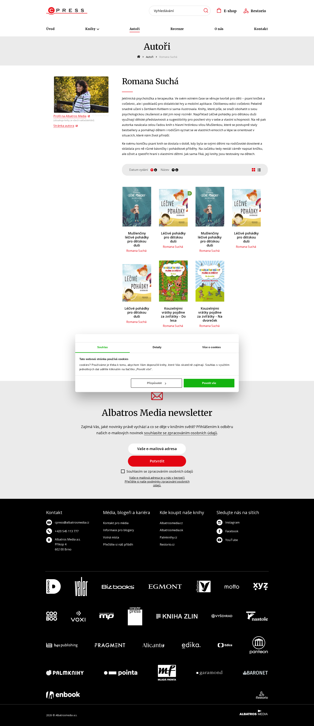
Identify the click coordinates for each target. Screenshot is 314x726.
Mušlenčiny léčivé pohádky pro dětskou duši (137, 239)
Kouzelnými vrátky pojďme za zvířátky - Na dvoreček (209, 314)
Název (165, 169)
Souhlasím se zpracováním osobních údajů (159, 472)
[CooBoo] (52, 616)
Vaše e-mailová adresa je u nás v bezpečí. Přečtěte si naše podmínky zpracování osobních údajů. (157, 481)
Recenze (177, 29)
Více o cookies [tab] (211, 347)
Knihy (90, 29)
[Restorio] (262, 695)
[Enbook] (63, 695)
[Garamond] (209, 672)
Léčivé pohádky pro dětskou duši (173, 237)
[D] (173, 206)
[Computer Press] (135, 616)
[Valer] (81, 587)
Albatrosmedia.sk (171, 530)
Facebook (231, 531)
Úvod (50, 29)
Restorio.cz (167, 544)
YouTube (231, 540)
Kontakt (261, 29)
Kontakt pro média (115, 523)
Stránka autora (63, 126)
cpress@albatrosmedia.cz (72, 522)
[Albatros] (203, 587)
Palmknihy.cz (168, 537)
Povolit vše (209, 383)
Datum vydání (138, 169)
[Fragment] (110, 645)
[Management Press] (106, 616)
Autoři (135, 29)
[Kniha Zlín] (177, 616)
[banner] (66, 11)
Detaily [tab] (157, 347)
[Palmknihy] (65, 672)
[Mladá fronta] (167, 672)
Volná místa (111, 537)
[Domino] (53, 587)
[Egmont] (165, 587)
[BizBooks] (118, 587)
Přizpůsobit (154, 383)
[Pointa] (120, 672)
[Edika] (191, 645)
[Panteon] (258, 645)
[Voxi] (78, 616)
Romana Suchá (136, 251)
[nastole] (257, 616)
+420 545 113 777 (66, 531)
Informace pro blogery (118, 530)
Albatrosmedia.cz (171, 523)
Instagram (232, 522)
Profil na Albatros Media (69, 116)
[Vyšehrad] (222, 616)
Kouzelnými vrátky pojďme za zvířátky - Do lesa (173, 314)
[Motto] (232, 587)
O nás (219, 29)
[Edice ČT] (225, 645)
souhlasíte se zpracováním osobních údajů (180, 432)
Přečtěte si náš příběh (118, 544)
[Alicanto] (153, 645)
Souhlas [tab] (102, 347)
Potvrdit (157, 461)
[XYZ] (260, 587)
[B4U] (62, 645)
